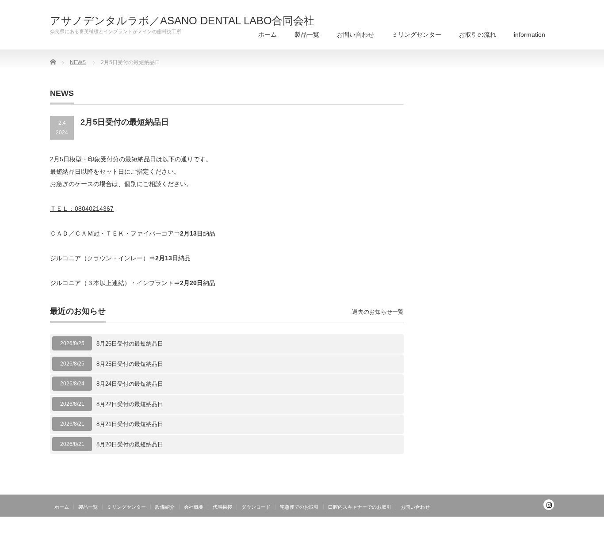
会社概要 (193, 507)
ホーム (267, 34)
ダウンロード (256, 507)
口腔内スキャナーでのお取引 (359, 507)
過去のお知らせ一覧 (378, 311)
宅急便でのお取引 (299, 507)
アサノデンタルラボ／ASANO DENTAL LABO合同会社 (182, 20)
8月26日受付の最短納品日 (129, 343)
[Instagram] (548, 504)
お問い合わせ (355, 34)
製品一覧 (306, 34)
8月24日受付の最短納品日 (129, 384)
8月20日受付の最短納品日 (129, 444)
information (529, 34)
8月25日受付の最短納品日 (129, 364)
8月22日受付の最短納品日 (129, 404)
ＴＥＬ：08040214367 (82, 208)
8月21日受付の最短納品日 (129, 424)
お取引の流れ (477, 34)
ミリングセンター (416, 34)
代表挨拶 (222, 507)
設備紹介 (165, 507)
